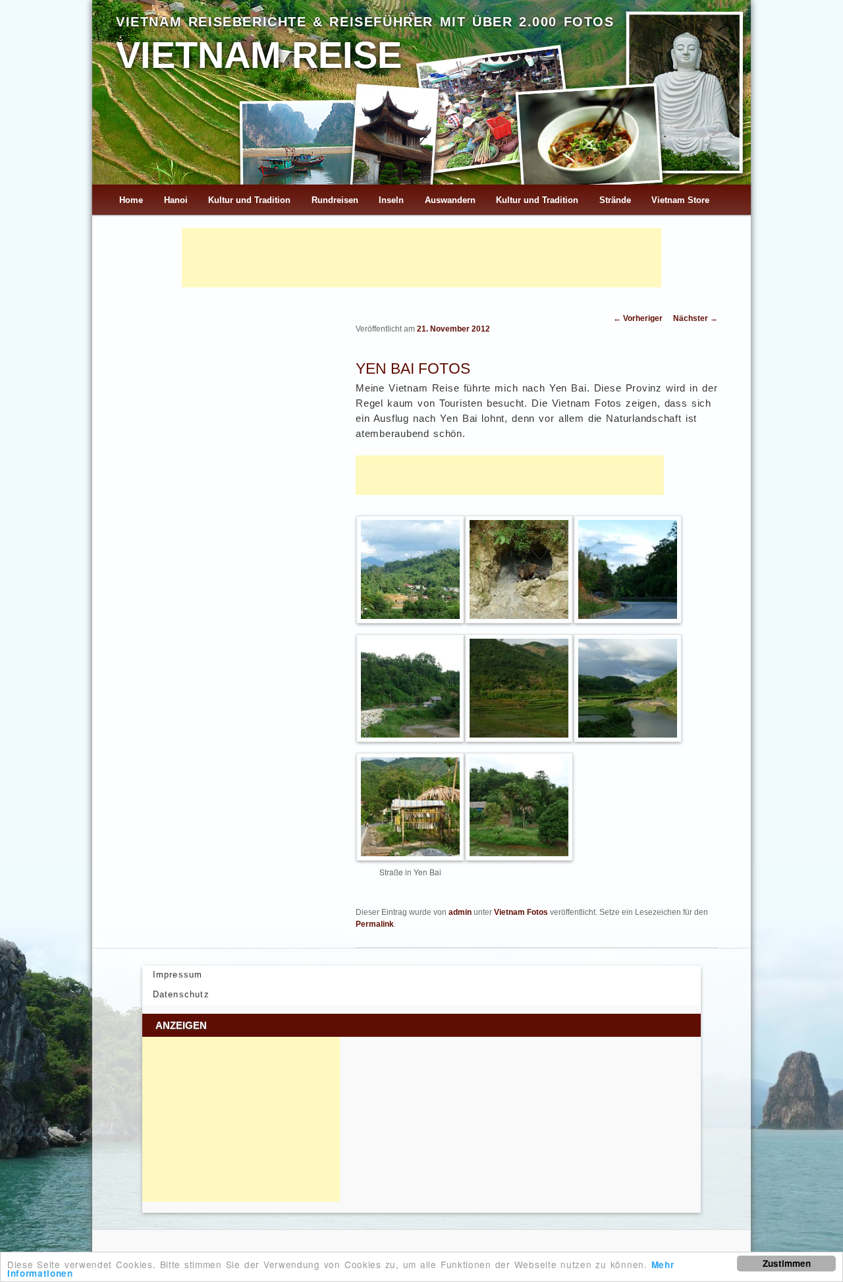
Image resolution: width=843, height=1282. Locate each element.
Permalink (375, 924)
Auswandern (450, 200)
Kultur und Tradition (249, 200)
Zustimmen (787, 1263)
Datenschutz (181, 994)
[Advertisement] (421, 257)
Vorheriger (638, 318)
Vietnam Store (680, 200)
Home (131, 200)
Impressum (178, 974)
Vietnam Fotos (521, 912)
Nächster (695, 318)
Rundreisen (335, 200)
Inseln (391, 200)
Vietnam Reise (259, 55)
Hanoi (176, 200)
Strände (615, 200)
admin (460, 912)
